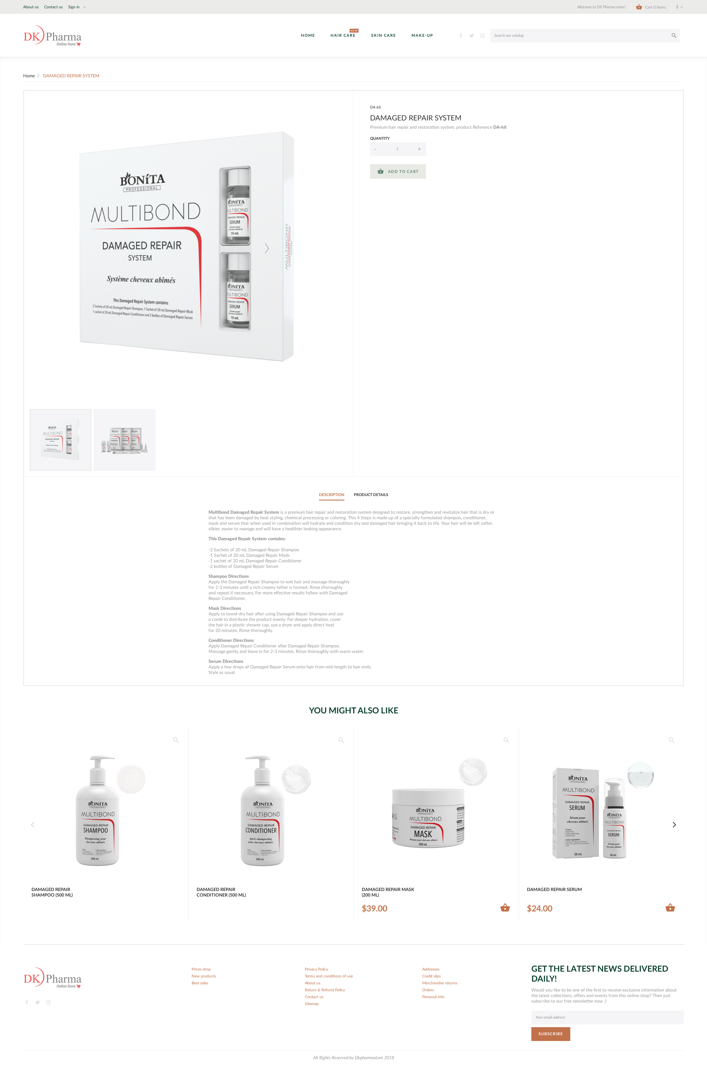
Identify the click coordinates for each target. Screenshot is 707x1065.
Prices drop (201, 969)
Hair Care (343, 35)
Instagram (482, 35)
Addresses (430, 969)
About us (31, 7)
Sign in (74, 7)
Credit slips (431, 976)
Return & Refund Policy (325, 990)
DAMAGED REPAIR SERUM (554, 889)
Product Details (371, 495)
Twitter (471, 35)
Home (308, 36)
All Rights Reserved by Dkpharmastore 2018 (353, 1058)
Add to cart (398, 171)
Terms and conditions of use (329, 976)
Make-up (422, 36)
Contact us (53, 7)
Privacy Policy (316, 969)
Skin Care (383, 36)
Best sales (200, 983)
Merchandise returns (439, 983)
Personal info (433, 997)
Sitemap (312, 1004)
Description (331, 495)
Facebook (461, 35)
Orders (428, 990)
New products (204, 976)
